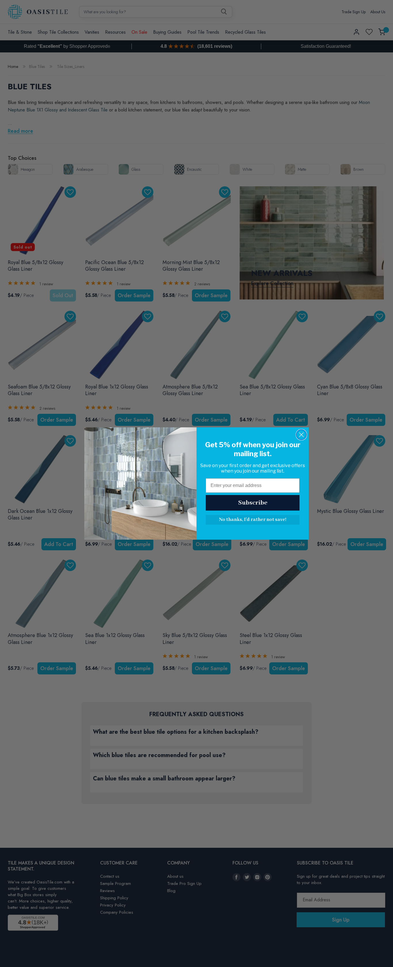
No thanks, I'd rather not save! (252, 520)
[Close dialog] (301, 435)
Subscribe (252, 503)
